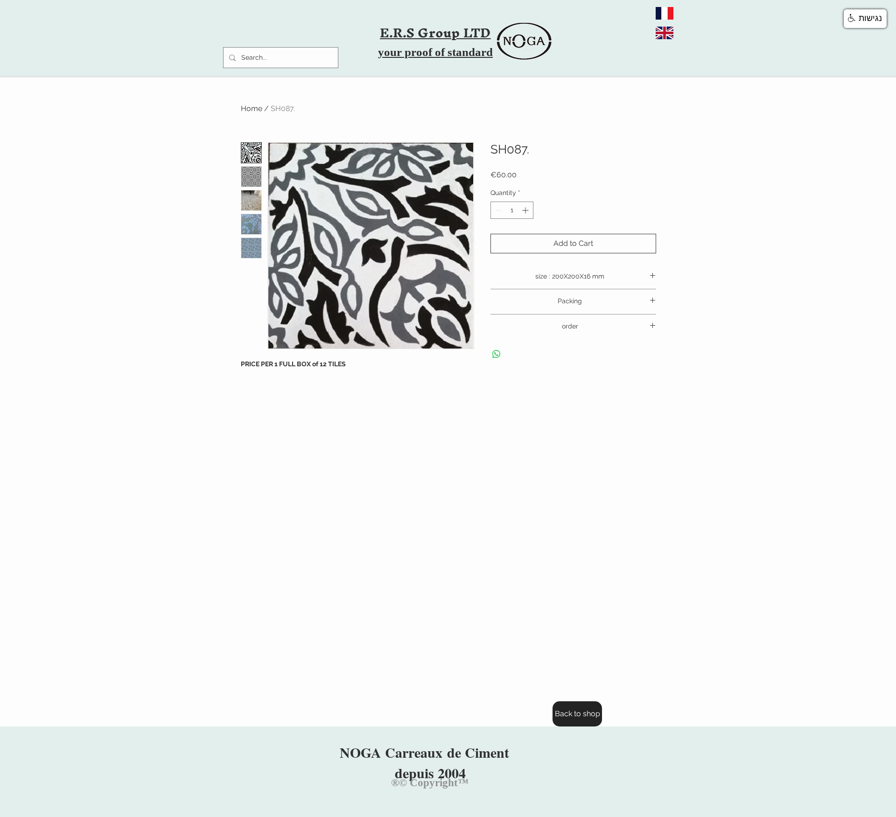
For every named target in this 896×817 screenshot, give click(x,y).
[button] (865, 18)
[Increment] (526, 210)
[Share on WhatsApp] (496, 354)
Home (251, 108)
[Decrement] (498, 210)
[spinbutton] (512, 210)
